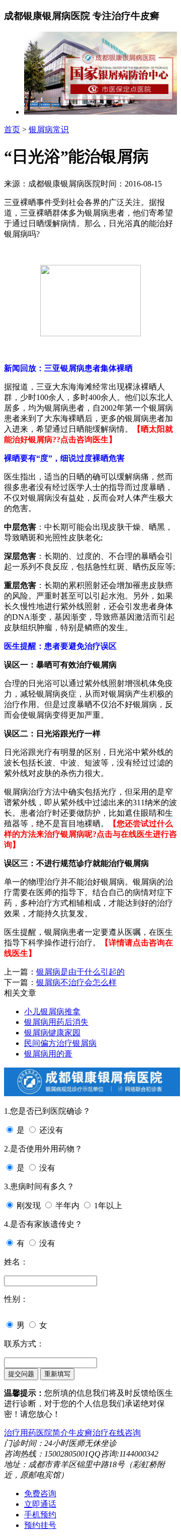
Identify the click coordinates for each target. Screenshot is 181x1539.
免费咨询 (40, 1493)
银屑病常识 (49, 129)
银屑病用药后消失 (56, 1022)
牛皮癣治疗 (88, 1432)
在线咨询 (125, 1432)
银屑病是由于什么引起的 (80, 972)
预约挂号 (40, 1525)
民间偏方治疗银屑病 (60, 1043)
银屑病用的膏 (48, 1053)
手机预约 (40, 1514)
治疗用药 (20, 1432)
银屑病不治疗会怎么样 (76, 982)
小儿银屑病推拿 (52, 1011)
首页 (12, 129)
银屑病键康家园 (52, 1032)
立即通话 (40, 1504)
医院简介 (52, 1432)
